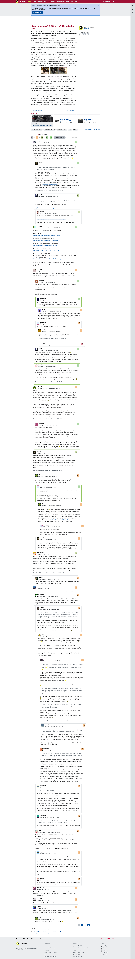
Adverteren (47, 946)
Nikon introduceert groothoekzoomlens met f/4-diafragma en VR (91, 120)
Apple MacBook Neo (78, 946)
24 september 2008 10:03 (51, 350)
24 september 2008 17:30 (54, 750)
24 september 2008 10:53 (51, 853)
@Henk (45, 660)
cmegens (39, 906)
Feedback (86, 28)
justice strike (41, 577)
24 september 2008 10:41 (43, 908)
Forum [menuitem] (67, 1)
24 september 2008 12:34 (54, 388)
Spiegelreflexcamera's (49, 129)
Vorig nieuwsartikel (37, 110)
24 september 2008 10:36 (50, 476)
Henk (43, 634)
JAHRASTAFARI (41, 587)
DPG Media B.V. (34, 947)
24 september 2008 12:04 (51, 880)
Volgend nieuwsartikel (69, 110)
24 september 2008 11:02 (53, 817)
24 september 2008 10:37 (54, 832)
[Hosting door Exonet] (107, 939)
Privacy (46, 954)
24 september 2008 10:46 (51, 164)
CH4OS (42, 607)
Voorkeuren (53, 956)
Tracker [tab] (132, 6)
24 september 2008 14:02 (55, 331)
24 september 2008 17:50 (54, 227)
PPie (39, 474)
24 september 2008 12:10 (64, 636)
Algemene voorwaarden (51, 952)
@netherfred (41, 164)
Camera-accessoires (37, 129)
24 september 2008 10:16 (51, 282)
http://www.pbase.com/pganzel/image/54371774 (45, 245)
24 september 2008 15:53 (54, 526)
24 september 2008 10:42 (50, 539)
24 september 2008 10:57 (53, 609)
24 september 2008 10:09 (43, 588)
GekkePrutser (40, 552)
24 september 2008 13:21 (55, 505)
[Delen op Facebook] (83, 34)
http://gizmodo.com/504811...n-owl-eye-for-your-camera (49, 208)
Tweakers (18, 947)
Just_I (39, 830)
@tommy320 (43, 609)
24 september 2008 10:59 (53, 787)
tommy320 (41, 594)
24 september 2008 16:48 (53, 579)
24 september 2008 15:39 (57, 726)
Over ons (52, 948)
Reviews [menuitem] (34, 1)
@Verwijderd (41, 282)
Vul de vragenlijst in (37, 12)
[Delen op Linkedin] (85, 34)
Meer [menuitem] (76, 1)
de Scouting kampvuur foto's (50, 184)
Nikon (69, 129)
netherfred (39, 141)
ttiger (41, 852)
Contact (47, 948)
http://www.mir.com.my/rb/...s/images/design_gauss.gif (46, 235)
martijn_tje (39, 226)
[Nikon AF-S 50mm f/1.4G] (45, 73)
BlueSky (105, 946)
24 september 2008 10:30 (51, 196)
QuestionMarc (40, 887)
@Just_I (42, 853)
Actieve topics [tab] (132, 12)
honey (40, 364)
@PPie (41, 487)
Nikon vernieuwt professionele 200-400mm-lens (65, 120)
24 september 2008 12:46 (55, 311)
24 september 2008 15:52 (53, 345)
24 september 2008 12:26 (54, 660)
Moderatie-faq (43, 134)
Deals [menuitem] (72, 1)
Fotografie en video (62, 129)
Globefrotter (46, 748)
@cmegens (41, 919)
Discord (105, 954)
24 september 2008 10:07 (43, 554)
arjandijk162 (40, 898)
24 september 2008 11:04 (53, 300)
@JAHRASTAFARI (42, 596)
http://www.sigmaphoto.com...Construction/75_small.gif (47, 250)
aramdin (42, 211)
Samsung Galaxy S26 (78, 952)
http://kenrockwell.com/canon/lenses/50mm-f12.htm (57, 519)
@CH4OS (55, 636)
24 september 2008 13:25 (51, 919)
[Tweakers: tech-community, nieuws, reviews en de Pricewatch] (20, 1)
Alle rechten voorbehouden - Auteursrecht (27, 948)
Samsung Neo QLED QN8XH (80, 948)
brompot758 (48, 724)
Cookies (47, 956)
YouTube (105, 948)
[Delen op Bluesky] (88, 34)
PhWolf (40, 194)
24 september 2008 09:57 (43, 271)
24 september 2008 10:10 (51, 366)
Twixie (43, 309)
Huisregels (47, 950)
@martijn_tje (41, 425)
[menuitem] (103, 1)
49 (80, 34)
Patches (75, 129)
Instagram (105, 950)
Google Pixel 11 (77, 950)
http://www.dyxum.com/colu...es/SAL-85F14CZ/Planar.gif (47, 259)
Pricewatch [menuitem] (51, 1)
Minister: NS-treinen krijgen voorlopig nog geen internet (47, 931)
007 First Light (76, 954)
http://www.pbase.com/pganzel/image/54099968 (45, 240)
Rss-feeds (105, 952)
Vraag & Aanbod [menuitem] (60, 1)
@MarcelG (40, 476)
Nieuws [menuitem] (29, 1)
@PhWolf (42, 213)
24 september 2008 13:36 (51, 213)
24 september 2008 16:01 (51, 425)
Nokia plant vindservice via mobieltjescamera (44, 933)
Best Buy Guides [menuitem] (41, 1)
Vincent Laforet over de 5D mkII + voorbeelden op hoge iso (51, 219)
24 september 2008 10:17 (43, 142)
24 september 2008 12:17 (53, 324)
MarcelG (40, 162)
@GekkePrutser (42, 579)
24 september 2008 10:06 (43, 453)
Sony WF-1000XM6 (78, 956)
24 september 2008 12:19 (50, 487)
